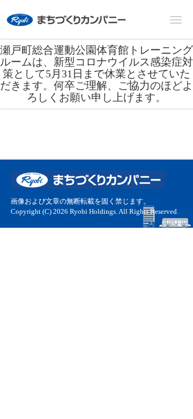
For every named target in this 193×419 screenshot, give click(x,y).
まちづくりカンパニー (67, 19)
